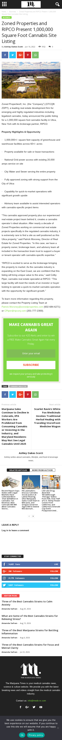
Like (56, 564)
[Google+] (28, 707)
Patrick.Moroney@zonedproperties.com (22, 306)
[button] (57, 4)
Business (12, 11)
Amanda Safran (9, 609)
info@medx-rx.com (37, 700)
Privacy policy (36, 735)
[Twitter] (34, 707)
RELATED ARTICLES (18, 470)
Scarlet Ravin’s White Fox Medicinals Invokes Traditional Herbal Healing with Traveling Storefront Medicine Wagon (47, 417)
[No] (58, 728)
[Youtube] (41, 707)
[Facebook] (21, 707)
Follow (54, 571)
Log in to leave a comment (15, 530)
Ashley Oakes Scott (13, 46)
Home (4, 11)
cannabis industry (18, 386)
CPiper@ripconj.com (15, 310)
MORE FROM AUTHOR (42, 470)
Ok (22, 735)
